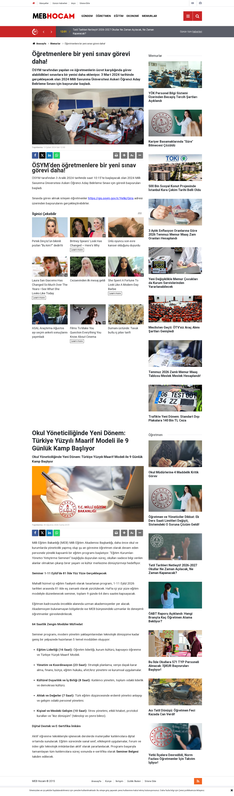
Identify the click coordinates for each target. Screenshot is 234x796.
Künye (108, 781)
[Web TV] (192, 3)
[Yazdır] (116, 155)
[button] (124, 155)
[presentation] (43, 32)
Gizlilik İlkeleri (134, 781)
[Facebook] (35, 155)
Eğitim (118, 16)
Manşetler (44, 3)
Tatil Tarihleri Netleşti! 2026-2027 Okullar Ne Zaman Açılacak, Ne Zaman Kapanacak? (113, 31)
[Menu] (188, 16)
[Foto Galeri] (200, 3)
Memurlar (149, 16)
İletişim (119, 781)
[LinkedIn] (49, 155)
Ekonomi (133, 16)
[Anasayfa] (33, 3)
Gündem (87, 16)
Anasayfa (41, 43)
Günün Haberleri (60, 3)
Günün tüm (191, 31)
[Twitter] (42, 155)
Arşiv (73, 3)
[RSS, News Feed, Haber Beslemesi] (198, 781)
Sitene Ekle (85, 3)
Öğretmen (103, 16)
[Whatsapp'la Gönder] (56, 155)
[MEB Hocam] (53, 15)
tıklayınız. (200, 790)
